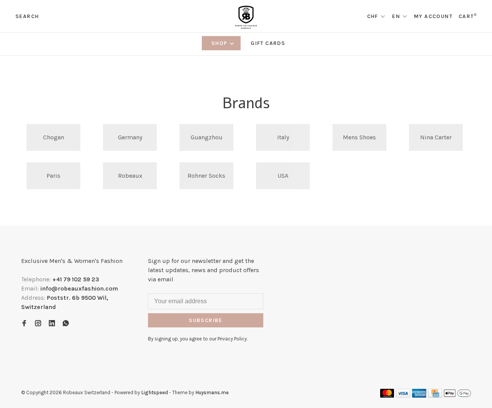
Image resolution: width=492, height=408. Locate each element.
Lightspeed (154, 392)
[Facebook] (24, 323)
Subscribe (206, 320)
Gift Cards (268, 43)
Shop (220, 43)
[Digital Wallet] (457, 395)
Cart (468, 16)
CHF (373, 16)
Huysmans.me (212, 392)
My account (433, 16)
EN (396, 16)
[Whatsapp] (66, 323)
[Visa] (403, 395)
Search (27, 16)
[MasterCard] (387, 395)
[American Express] (419, 395)
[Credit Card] (435, 395)
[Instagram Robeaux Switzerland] (38, 323)
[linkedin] (52, 323)
